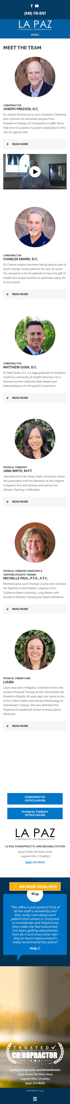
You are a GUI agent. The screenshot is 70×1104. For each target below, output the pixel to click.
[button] (35, 144)
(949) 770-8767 (35, 13)
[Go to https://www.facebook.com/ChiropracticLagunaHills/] (31, 6)
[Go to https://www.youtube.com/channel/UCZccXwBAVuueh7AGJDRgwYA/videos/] (37, 6)
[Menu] (35, 1098)
